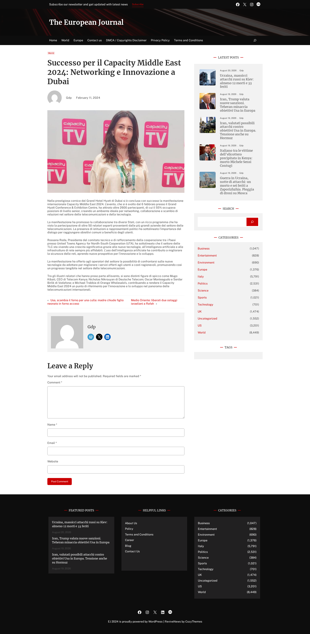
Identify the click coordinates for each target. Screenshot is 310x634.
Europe (202, 269)
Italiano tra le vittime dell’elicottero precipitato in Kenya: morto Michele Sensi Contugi (236, 158)
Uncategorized (207, 318)
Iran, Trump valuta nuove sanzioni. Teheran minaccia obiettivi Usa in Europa (237, 105)
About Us (131, 523)
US (200, 325)
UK (200, 311)
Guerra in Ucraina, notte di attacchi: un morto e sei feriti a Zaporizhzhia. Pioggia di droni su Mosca (237, 185)
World (51, 53)
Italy (201, 276)
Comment (54, 382)
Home (53, 40)
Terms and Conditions (139, 534)
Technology (205, 304)
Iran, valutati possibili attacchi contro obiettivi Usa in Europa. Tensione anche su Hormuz (238, 130)
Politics (203, 283)
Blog (128, 545)
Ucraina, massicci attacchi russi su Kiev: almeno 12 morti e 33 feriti (237, 81)
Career (129, 540)
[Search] (252, 222)
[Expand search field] (255, 40)
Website (52, 461)
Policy (129, 528)
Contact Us (132, 551)
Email (52, 443)
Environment (206, 262)
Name (52, 424)
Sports (202, 297)
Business (204, 248)
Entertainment (207, 255)
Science (203, 290)
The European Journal (86, 22)
